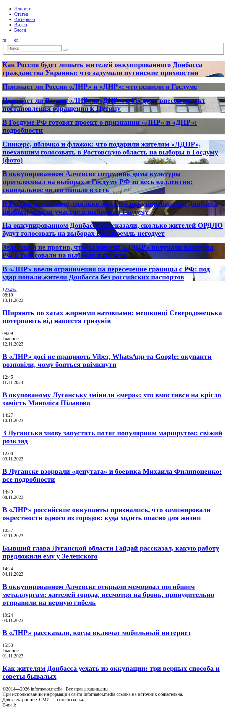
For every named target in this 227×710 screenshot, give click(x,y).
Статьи (21, 14)
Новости (23, 8)
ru (4, 40)
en (16, 40)
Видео (20, 24)
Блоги (20, 29)
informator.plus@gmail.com (43, 704)
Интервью (24, 19)
